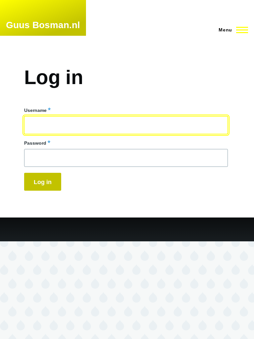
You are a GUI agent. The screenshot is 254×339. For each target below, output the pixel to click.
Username (35, 110)
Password (35, 143)
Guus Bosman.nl (43, 25)
